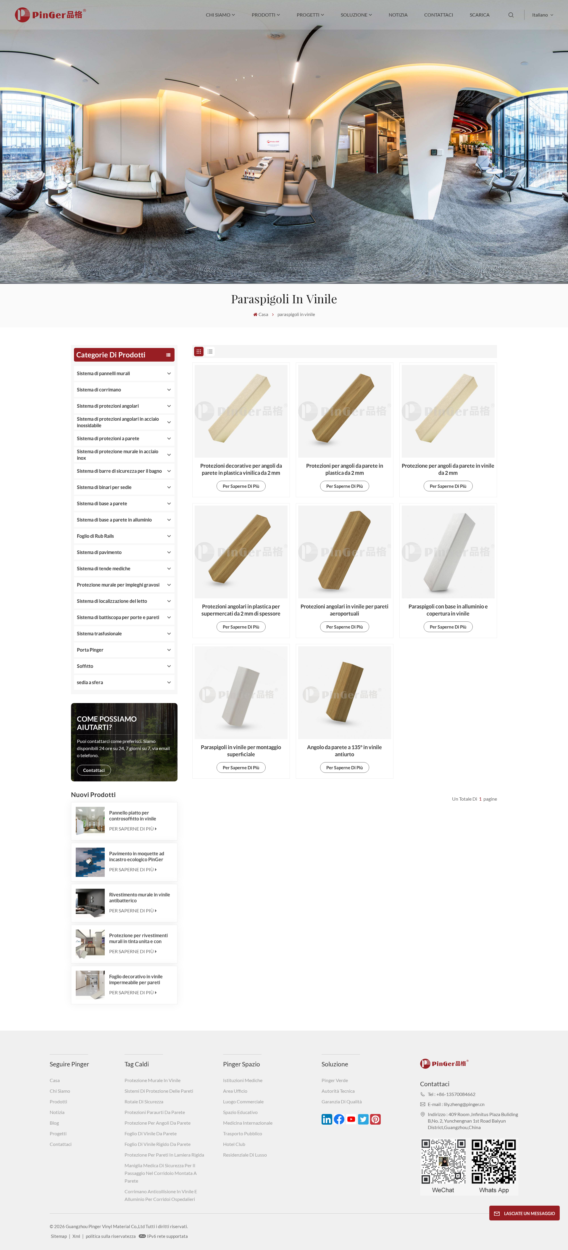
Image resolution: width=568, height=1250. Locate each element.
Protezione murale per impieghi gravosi (118, 584)
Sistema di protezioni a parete (108, 438)
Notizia (398, 14)
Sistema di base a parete (102, 503)
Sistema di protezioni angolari (108, 406)
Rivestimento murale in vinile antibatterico (139, 897)
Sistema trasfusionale (99, 633)
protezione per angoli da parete (158, 1123)
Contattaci (438, 14)
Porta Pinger (90, 649)
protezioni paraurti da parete (155, 1112)
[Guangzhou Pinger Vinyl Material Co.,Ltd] (50, 20)
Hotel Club (234, 1144)
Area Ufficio (235, 1091)
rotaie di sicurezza (144, 1101)
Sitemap (59, 1236)
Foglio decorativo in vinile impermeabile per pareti (136, 979)
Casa (263, 314)
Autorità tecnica (338, 1091)
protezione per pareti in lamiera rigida (164, 1154)
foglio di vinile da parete (151, 1133)
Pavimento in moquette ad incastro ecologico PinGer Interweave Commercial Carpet (136, 856)
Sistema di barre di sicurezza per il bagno (119, 471)
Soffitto (85, 666)
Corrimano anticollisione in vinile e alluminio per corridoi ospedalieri (161, 1195)
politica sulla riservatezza (111, 1236)
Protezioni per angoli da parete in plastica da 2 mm (344, 469)
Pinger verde (335, 1080)
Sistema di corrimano (99, 389)
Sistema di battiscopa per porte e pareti (118, 617)
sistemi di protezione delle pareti (159, 1091)
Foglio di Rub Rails (95, 536)
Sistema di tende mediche (103, 568)
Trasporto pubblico (242, 1133)
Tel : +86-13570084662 (451, 1094)
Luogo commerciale (243, 1101)
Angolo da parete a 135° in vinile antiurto (344, 750)
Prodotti (263, 14)
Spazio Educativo (240, 1112)
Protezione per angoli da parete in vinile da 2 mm (448, 469)
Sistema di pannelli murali (103, 373)
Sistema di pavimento (99, 552)
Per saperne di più (131, 828)
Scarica (480, 14)
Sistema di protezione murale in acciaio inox (117, 454)
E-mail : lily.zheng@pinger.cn (456, 1104)
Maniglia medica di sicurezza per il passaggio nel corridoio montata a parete (161, 1172)
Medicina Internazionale (247, 1123)
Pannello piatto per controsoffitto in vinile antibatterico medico (132, 816)
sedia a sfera (90, 682)
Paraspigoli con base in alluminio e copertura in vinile (448, 610)
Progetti (308, 14)
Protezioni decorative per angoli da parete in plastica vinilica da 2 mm (241, 469)
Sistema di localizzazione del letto (112, 601)
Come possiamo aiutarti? (107, 723)
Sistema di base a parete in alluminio (114, 519)
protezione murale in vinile (152, 1080)
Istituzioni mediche (242, 1080)
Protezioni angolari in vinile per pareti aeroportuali (344, 610)
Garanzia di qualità (342, 1101)
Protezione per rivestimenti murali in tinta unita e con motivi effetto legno (138, 938)
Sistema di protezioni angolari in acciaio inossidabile (118, 422)
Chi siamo (218, 14)
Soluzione (354, 14)
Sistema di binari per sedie (104, 487)
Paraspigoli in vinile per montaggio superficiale (241, 750)
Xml (76, 1236)
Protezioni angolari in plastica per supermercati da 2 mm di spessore (240, 610)
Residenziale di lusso (245, 1154)
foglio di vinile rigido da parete (158, 1144)
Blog (54, 1123)
